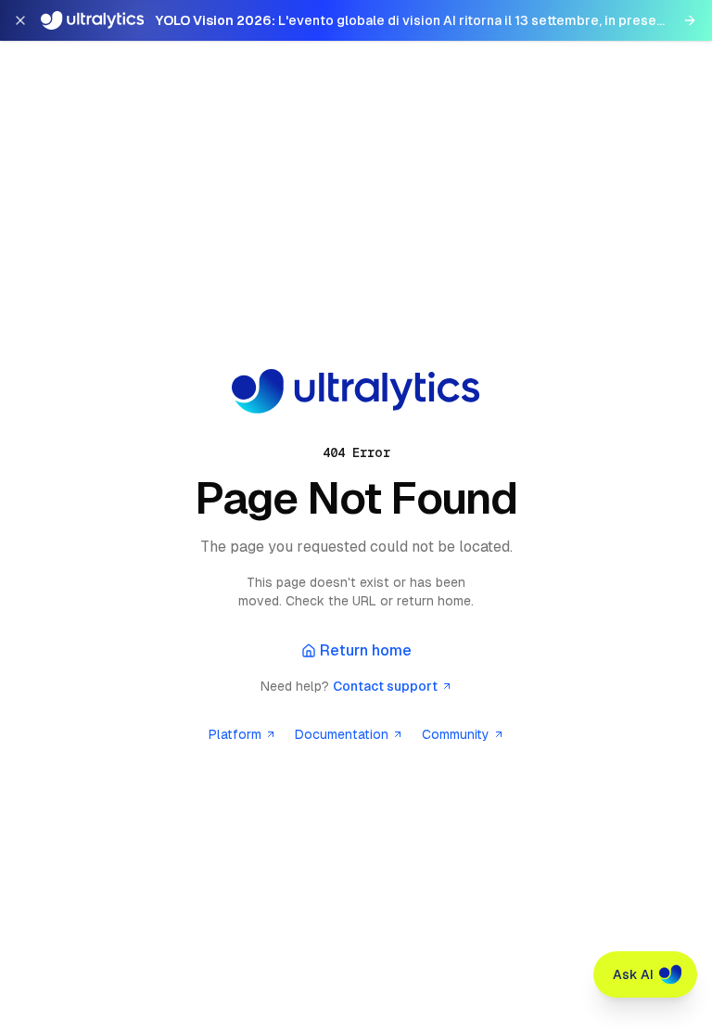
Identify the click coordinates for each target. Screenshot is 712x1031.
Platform (235, 734)
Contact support (385, 686)
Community (456, 734)
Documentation (341, 734)
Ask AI (633, 974)
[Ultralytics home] (355, 391)
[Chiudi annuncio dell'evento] (20, 20)
